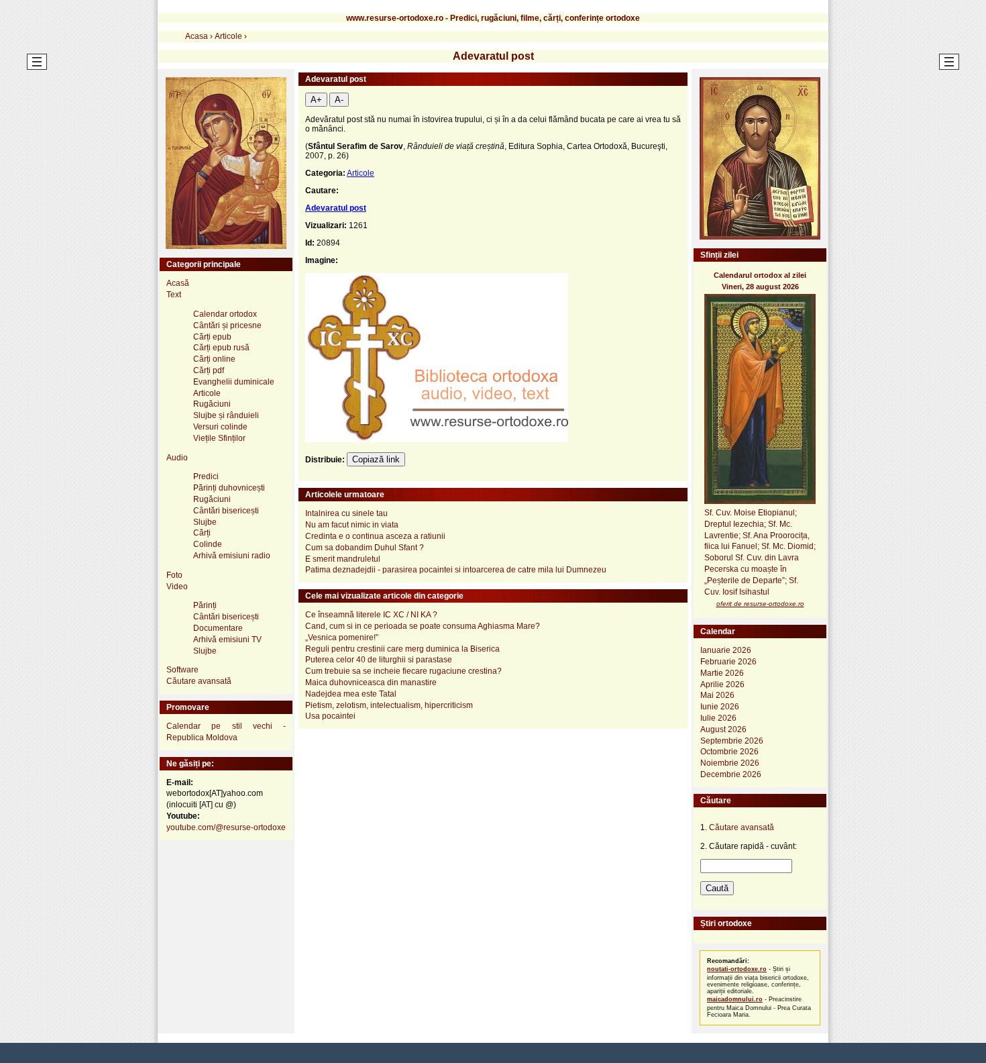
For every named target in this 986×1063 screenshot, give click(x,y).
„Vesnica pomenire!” (341, 637)
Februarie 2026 (728, 661)
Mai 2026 (717, 695)
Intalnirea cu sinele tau (346, 513)
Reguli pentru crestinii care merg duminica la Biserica (402, 649)
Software (182, 669)
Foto (174, 575)
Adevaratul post (335, 208)
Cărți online (214, 359)
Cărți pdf (208, 370)
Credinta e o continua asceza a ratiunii (375, 536)
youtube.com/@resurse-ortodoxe (226, 827)
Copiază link (376, 459)
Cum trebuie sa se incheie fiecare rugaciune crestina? (403, 671)
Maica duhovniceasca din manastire (371, 682)
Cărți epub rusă (221, 347)
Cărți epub (212, 337)
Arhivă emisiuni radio (231, 555)
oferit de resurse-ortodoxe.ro (760, 603)
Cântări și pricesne (227, 325)
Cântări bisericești (226, 510)
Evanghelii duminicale (233, 382)
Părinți (205, 605)
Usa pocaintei (330, 716)
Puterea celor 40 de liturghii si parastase (378, 659)
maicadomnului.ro (735, 999)
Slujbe (205, 522)
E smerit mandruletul (342, 559)
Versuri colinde (220, 427)
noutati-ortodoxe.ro (737, 969)
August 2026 (723, 729)
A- (339, 100)
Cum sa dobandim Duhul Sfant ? (364, 547)
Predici (206, 476)
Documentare (218, 628)
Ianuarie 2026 (725, 650)
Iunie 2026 (719, 706)
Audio (177, 457)
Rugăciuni (212, 404)
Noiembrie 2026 (729, 763)
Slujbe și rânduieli (226, 415)
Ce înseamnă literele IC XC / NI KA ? (371, 614)
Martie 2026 (722, 673)
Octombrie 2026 (729, 751)
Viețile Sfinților (219, 438)
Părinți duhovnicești (229, 488)
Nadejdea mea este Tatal (350, 694)
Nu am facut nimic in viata (351, 524)
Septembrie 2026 (731, 741)
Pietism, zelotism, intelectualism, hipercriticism (389, 705)
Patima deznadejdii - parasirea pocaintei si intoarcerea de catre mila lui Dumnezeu (455, 569)
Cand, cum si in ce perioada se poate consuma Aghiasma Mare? (422, 626)
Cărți (202, 533)
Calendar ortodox (225, 314)
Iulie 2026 (718, 718)
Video (177, 586)
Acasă (177, 283)
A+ (316, 100)
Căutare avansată (198, 681)
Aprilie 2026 (722, 684)
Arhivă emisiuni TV (227, 639)
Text (173, 294)
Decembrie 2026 (730, 774)
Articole (360, 173)
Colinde (207, 544)
